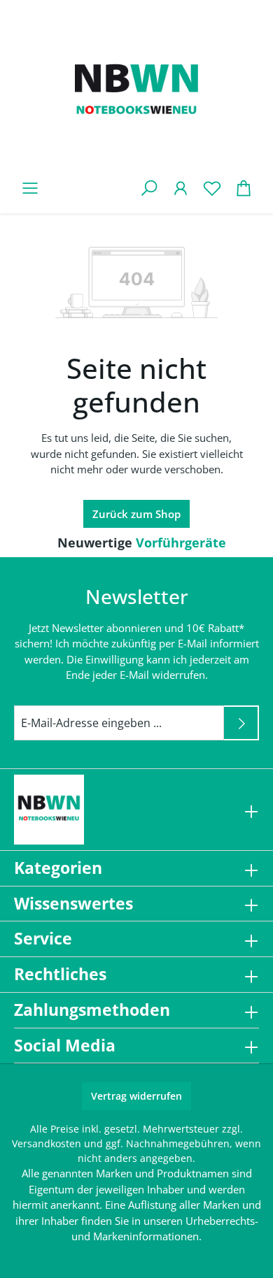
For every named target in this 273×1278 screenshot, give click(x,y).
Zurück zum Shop (136, 514)
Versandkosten (46, 1143)
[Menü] (30, 187)
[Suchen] (148, 187)
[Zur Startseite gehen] (136, 92)
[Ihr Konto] (180, 187)
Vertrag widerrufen (136, 1096)
